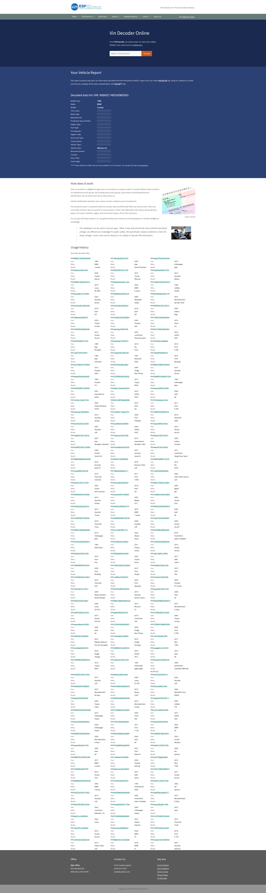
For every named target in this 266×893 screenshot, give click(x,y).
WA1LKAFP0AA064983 (121, 400)
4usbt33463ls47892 (160, 722)
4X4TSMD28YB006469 (121, 792)
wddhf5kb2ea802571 (161, 792)
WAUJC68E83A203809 (121, 733)
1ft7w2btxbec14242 (160, 400)
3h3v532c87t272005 (81, 424)
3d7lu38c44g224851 (121, 365)
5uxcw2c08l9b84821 (121, 828)
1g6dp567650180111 (161, 698)
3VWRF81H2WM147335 (162, 376)
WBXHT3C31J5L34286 (121, 840)
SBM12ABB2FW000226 (121, 601)
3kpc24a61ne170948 (81, 294)
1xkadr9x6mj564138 (121, 353)
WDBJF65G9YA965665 (82, 733)
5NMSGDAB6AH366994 (82, 459)
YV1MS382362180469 (121, 710)
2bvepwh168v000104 (161, 660)
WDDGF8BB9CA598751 (162, 601)
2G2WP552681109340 (82, 447)
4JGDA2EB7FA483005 (81, 686)
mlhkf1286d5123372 (81, 612)
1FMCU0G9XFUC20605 (121, 565)
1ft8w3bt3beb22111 (120, 471)
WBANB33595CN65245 (82, 781)
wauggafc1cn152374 (160, 648)
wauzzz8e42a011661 (81, 745)
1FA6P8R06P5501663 (81, 565)
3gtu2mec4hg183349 (121, 769)
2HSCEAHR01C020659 (82, 388)
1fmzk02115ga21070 (121, 412)
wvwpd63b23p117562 (121, 804)
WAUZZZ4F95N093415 (161, 506)
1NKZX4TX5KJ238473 (161, 412)
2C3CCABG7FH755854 (82, 365)
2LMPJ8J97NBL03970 (161, 733)
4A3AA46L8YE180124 (121, 294)
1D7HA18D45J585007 (121, 624)
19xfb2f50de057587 (81, 769)
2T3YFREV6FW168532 (121, 376)
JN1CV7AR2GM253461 (161, 329)
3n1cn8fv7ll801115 (120, 530)
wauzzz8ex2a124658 (81, 624)
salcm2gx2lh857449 (120, 329)
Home (74, 17)
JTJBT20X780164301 (81, 601)
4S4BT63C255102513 (161, 306)
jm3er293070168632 (121, 494)
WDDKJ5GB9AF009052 (121, 698)
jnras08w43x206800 (120, 424)
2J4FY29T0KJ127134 (81, 341)
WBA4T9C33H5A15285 (82, 757)
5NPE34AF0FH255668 (82, 494)
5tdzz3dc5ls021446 (81, 270)
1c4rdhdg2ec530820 (120, 636)
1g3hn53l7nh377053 (121, 660)
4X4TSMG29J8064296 (161, 530)
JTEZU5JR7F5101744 (120, 270)
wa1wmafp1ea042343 (82, 306)
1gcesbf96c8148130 (81, 471)
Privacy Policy (162, 875)
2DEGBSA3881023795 (121, 518)
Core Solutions (163, 868)
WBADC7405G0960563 (82, 258)
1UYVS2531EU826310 (82, 840)
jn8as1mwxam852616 (121, 388)
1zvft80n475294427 (120, 577)
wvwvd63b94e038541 (82, 722)
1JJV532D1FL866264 (81, 636)
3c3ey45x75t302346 (160, 577)
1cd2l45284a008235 (160, 471)
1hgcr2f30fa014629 (160, 424)
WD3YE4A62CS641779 (161, 294)
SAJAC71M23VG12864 (161, 483)
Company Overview (130, 17)
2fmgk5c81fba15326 (81, 553)
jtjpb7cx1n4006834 (81, 816)
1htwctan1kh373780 (120, 435)
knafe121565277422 (161, 745)
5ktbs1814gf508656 (120, 459)
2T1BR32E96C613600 (161, 612)
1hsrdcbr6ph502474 (120, 781)
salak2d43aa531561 (120, 612)
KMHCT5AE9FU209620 (161, 365)
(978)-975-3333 (188, 17)
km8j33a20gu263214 (81, 506)
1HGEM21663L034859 (161, 494)
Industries (102, 17)
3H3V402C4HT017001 (82, 674)
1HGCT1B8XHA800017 (161, 769)
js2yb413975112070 (81, 483)
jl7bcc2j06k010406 (160, 686)
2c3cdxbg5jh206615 (81, 648)
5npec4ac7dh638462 (81, 412)
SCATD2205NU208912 (82, 542)
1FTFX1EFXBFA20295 (121, 722)
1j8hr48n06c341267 (120, 258)
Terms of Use (162, 872)
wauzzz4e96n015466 (161, 388)
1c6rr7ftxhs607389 (160, 636)
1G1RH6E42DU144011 (82, 577)
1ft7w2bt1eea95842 (160, 341)
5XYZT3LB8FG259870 (121, 589)
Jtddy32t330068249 (81, 698)
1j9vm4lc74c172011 (81, 589)
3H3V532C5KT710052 (82, 792)
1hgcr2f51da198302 (81, 828)
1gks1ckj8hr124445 (160, 553)
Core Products (87, 17)
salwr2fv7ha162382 (160, 447)
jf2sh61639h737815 (160, 435)
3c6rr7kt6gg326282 (160, 757)
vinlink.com (137, 45)
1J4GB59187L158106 (81, 435)
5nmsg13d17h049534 (161, 840)
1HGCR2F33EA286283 (82, 329)
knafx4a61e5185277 (120, 341)
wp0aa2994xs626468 (81, 376)
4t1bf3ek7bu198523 (120, 542)
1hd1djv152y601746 (81, 400)
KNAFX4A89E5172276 (161, 459)
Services (115, 17)
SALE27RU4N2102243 (82, 804)
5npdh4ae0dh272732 (161, 270)
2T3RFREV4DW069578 (82, 660)
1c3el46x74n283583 (120, 757)
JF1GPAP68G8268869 (121, 816)
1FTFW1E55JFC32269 (161, 828)
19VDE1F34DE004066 (161, 317)
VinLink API (162, 80)
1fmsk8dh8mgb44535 (121, 745)
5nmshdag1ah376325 (121, 447)
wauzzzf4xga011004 (160, 804)
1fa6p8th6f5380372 (160, 353)
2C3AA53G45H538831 (121, 317)
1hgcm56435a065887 (161, 518)
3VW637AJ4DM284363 (82, 530)
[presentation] (77, 17)
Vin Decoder (162, 878)
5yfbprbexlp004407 (81, 317)
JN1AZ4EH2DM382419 (121, 686)
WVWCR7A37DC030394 (82, 710)
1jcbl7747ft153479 (80, 353)
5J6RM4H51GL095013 (121, 648)
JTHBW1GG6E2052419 (82, 282)
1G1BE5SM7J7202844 (81, 518)
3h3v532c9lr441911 (160, 674)
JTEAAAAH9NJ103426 (121, 553)
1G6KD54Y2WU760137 (161, 282)
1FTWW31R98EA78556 (161, 624)
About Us (157, 17)
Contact (145, 17)
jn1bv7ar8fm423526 (160, 710)
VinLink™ (118, 84)
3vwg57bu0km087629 (161, 258)
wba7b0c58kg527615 (121, 506)
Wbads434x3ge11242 (121, 282)
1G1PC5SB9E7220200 (161, 816)
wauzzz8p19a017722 (161, 589)
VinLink (145, 165)
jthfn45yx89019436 (120, 674)
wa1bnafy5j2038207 (120, 306)
